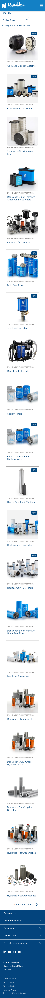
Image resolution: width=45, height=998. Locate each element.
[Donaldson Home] (20, 5)
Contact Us (9, 913)
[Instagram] (20, 952)
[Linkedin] (5, 952)
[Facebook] (15, 952)
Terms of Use (9, 982)
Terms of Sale (9, 986)
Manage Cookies (19, 993)
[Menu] (41, 5)
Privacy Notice (9, 978)
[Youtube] (10, 952)
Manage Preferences (12, 990)
